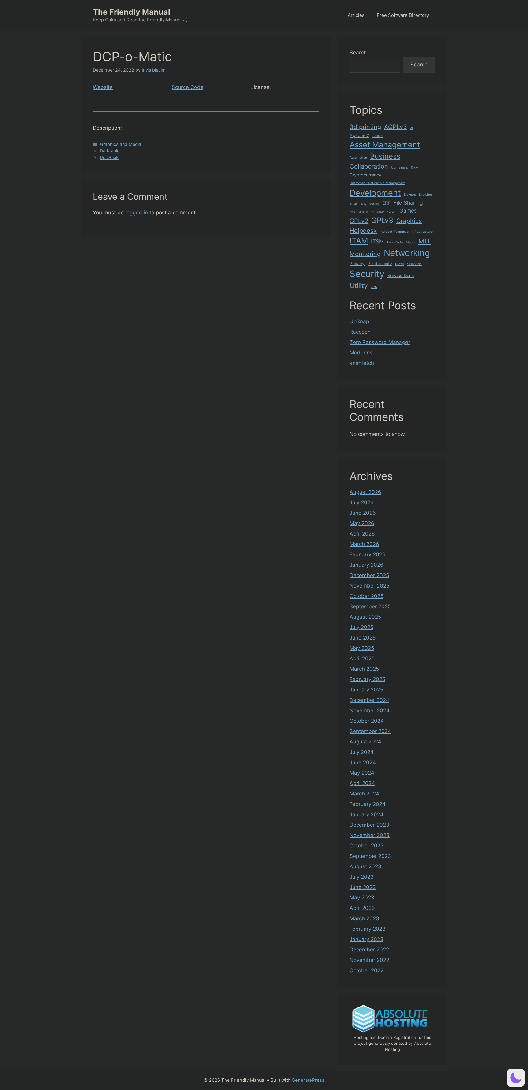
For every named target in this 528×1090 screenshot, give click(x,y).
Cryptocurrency (365, 174)
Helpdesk (363, 230)
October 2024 (367, 721)
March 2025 (364, 669)
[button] (516, 1078)
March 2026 (364, 544)
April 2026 (362, 534)
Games (408, 210)
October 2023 (367, 846)
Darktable (109, 150)
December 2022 (369, 950)
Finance (378, 211)
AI (411, 128)
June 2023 (363, 887)
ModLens (361, 353)
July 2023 (362, 877)
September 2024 (370, 731)
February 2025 (367, 679)
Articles (356, 15)
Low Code (395, 242)
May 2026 (362, 523)
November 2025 (369, 586)
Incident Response (394, 232)
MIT (424, 241)
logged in (136, 212)
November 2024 (370, 710)
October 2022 (366, 970)
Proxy (399, 264)
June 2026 (363, 513)
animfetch (362, 363)
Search (358, 53)
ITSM (377, 241)
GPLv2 (359, 220)
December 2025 (369, 575)
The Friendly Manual (131, 12)
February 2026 (368, 554)
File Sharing (408, 202)
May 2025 (362, 648)
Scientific (414, 264)
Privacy (357, 263)
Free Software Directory (403, 15)
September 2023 (370, 856)
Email (354, 204)
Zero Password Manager (380, 342)
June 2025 (363, 638)
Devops (410, 195)
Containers (399, 167)
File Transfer (359, 211)
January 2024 (366, 814)
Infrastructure (422, 232)
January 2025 (366, 690)
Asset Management (385, 144)
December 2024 (369, 700)
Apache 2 (359, 135)
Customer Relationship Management (377, 183)
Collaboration (369, 166)
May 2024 (362, 773)
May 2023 (362, 898)
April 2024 (362, 783)
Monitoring (365, 254)
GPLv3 (382, 220)
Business (385, 156)
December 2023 (369, 825)
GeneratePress (308, 1080)
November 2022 (369, 960)
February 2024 (368, 804)
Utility (359, 286)
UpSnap (359, 321)
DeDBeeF (109, 157)
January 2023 (366, 939)
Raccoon (360, 332)
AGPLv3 (395, 127)
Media (410, 242)
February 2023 (368, 929)
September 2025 (370, 606)
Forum (391, 211)
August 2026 (365, 492)
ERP (386, 203)
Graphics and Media (120, 144)
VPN (374, 287)
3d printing (365, 127)
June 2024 (363, 762)
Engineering (370, 204)
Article (377, 136)
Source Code (188, 87)
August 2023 (365, 866)
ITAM (359, 240)
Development (375, 193)
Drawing (425, 195)
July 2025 (361, 627)
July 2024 (362, 752)
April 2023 (362, 908)
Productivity (380, 263)
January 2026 (366, 565)
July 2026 (362, 502)
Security (367, 274)
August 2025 (365, 617)
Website (103, 87)
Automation (358, 158)
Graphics (409, 220)
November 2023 (370, 835)
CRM (414, 167)
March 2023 (364, 918)
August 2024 (365, 742)
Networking (407, 253)
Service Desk (400, 275)
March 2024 (364, 794)
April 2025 (362, 658)
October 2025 (366, 596)
